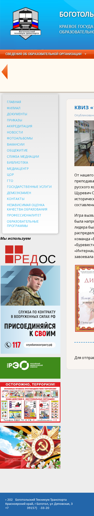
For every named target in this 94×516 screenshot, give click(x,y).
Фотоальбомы (20, 138)
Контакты (15, 199)
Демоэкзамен (19, 193)
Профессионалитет (24, 215)
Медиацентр (18, 168)
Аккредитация (19, 126)
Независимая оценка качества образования (27, 207)
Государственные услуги (29, 186)
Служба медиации (23, 156)
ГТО (10, 180)
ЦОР (10, 174)
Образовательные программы (23, 223)
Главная (14, 102)
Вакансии (15, 144)
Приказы (14, 120)
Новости (15, 132)
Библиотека (17, 162)
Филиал (13, 108)
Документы (17, 114)
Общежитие (17, 150)
